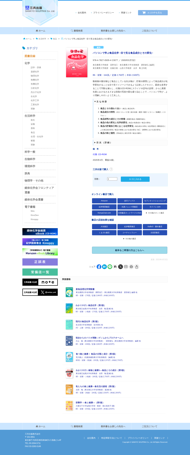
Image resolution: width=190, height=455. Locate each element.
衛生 (33, 120)
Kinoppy (34, 219)
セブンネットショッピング (155, 201)
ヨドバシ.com (154, 207)
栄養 (33, 124)
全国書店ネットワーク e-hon (129, 213)
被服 (33, 140)
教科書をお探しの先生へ (113, 30)
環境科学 (30, 166)
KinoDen (35, 215)
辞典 (27, 173)
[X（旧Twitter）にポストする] (120, 266)
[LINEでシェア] (109, 266)
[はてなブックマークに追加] (104, 266)
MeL (33, 211)
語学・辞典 (36, 67)
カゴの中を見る (154, 12)
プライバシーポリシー (103, 12)
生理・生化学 (37, 136)
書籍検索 (78, 30)
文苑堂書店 (155, 233)
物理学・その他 (34, 180)
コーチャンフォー (129, 233)
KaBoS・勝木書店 (155, 226)
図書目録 (30, 56)
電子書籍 (30, 206)
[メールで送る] (126, 266)
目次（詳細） (104, 142)
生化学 (34, 96)
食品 (33, 132)
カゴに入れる (135, 179)
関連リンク (126, 12)
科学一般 (30, 151)
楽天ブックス (129, 201)
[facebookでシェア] (99, 266)
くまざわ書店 (104, 233)
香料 (33, 128)
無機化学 (35, 80)
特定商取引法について (111, 438)
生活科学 (30, 115)
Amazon (104, 201)
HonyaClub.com (104, 213)
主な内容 (101, 101)
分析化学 (35, 88)
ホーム (42, 30)
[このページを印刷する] (131, 266)
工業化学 (35, 104)
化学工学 (35, 100)
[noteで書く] (115, 266)
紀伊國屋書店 (129, 226)
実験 (33, 108)
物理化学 (35, 76)
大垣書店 (104, 226)
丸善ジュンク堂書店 (130, 207)
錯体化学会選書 (34, 199)
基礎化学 (35, 71)
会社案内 (82, 12)
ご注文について (149, 30)
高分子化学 (36, 92)
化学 (27, 63)
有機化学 (35, 84)
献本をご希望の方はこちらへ (129, 250)
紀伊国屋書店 (104, 207)
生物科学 (30, 159)
